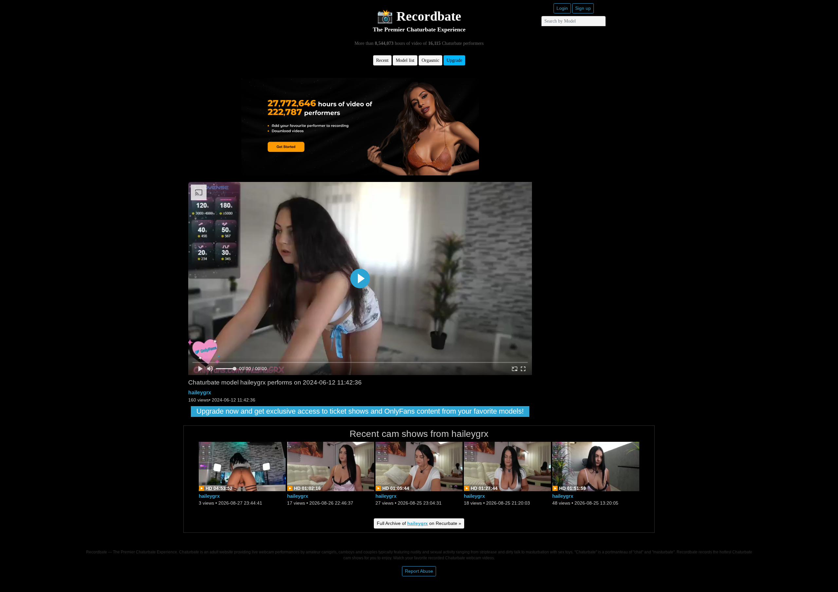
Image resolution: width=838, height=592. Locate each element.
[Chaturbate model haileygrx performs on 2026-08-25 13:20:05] (595, 466)
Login (562, 8)
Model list (405, 60)
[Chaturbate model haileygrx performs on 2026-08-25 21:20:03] (507, 466)
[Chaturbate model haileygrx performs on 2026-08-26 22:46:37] (330, 466)
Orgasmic (430, 60)
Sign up (583, 8)
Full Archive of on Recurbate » (419, 523)
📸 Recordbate (419, 16)
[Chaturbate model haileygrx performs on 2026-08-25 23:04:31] (419, 466)
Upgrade (454, 60)
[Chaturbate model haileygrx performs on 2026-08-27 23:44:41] (242, 466)
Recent (382, 60)
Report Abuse (419, 571)
